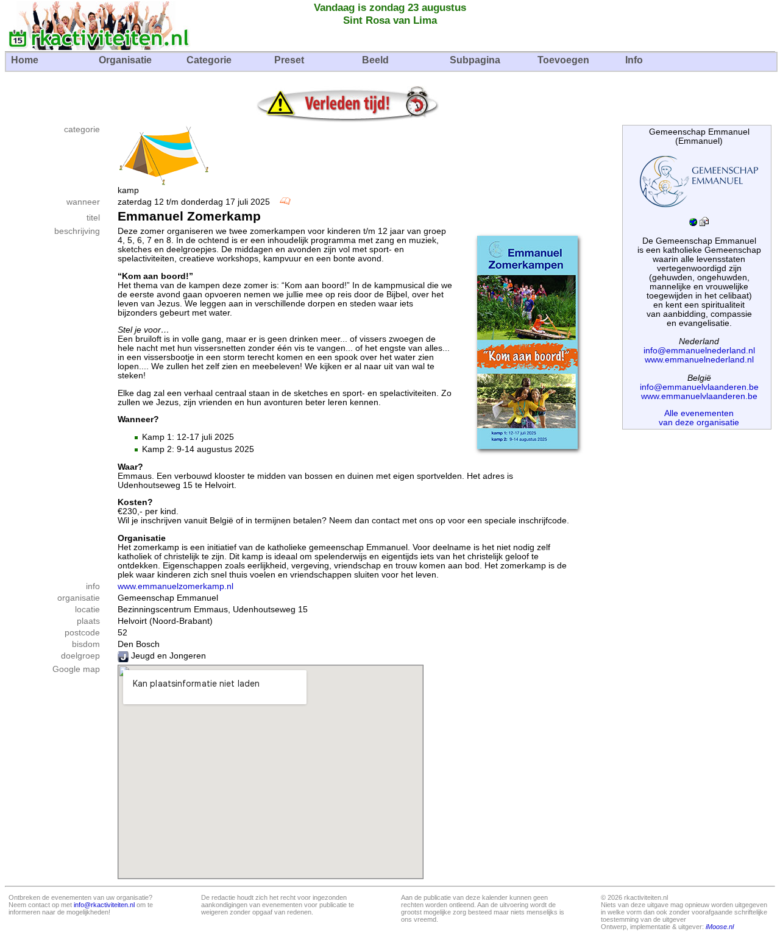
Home (24, 60)
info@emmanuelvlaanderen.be (699, 387)
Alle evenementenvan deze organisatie (699, 418)
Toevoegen (563, 60)
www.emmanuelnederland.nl (699, 359)
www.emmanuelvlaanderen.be (699, 396)
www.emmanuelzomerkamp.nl (175, 586)
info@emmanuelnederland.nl (699, 350)
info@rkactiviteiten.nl (104, 904)
